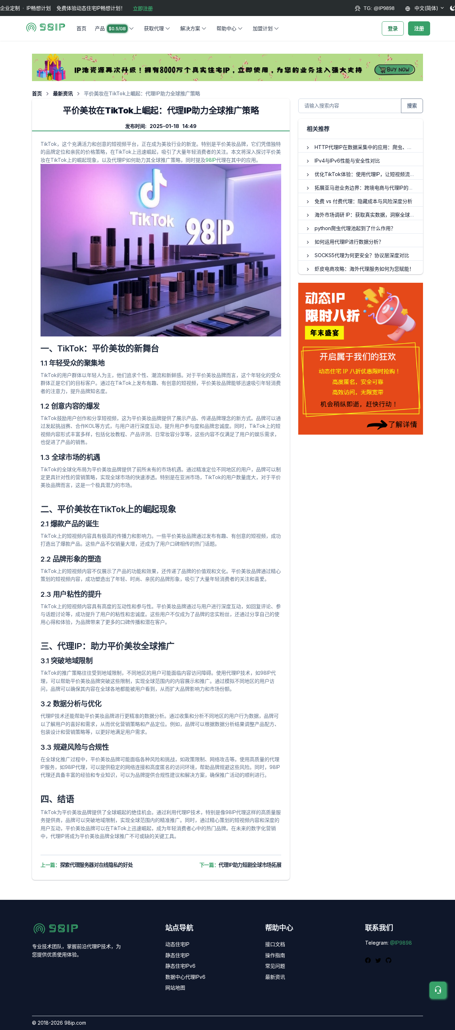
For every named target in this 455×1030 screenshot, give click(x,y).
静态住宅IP (177, 955)
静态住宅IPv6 (180, 966)
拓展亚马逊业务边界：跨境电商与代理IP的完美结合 (371, 188)
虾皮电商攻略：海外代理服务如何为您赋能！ (364, 269)
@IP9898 (401, 943)
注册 (419, 28)
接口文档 (275, 944)
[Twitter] (379, 959)
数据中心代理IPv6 (185, 977)
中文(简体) (425, 8)
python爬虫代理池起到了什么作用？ (355, 228)
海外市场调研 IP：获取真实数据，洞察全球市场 (367, 215)
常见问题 (275, 966)
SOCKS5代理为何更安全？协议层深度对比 (362, 255)
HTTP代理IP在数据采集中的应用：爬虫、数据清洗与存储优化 (383, 147)
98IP (210, 160)
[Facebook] (369, 959)
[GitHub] (388, 959)
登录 (393, 28)
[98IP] (45, 28)
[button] (115, 28)
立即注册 (143, 8)
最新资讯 (63, 93)
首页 (81, 28)
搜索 (412, 105)
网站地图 (175, 987)
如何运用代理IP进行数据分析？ (349, 242)
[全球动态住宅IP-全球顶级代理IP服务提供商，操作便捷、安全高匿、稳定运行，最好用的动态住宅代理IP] (227, 67)
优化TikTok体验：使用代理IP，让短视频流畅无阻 (370, 174)
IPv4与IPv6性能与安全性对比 (347, 161)
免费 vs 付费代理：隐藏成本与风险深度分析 (363, 201)
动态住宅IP (177, 944)
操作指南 (275, 955)
